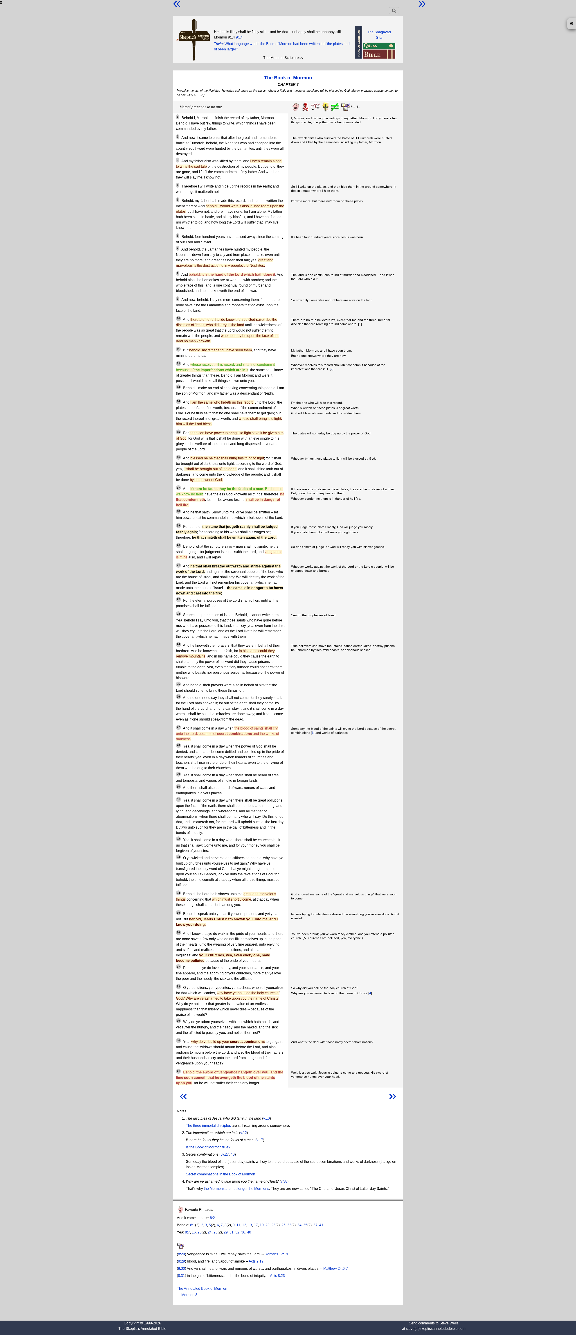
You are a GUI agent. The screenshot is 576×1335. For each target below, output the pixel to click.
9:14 (239, 37)
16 (194, 1232)
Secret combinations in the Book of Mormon (220, 1174)
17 (256, 1225)
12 (244, 1225)
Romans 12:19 (276, 1254)
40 (233, 1154)
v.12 (243, 1133)
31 (232, 1232)
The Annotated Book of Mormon (202, 1288)
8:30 (181, 1268)
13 (250, 1225)
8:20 (181, 1254)
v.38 (284, 1181)
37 (315, 1225)
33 (289, 1225)
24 (210, 1232)
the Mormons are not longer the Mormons (236, 1188)
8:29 (181, 1261)
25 (283, 1225)
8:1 (192, 1225)
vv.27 (224, 1154)
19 (262, 1225)
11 (238, 1225)
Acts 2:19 (256, 1261)
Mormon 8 (189, 1295)
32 (237, 1232)
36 (243, 1232)
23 (273, 1225)
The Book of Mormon (288, 77)
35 (305, 1225)
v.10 (266, 1118)
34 (299, 1225)
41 (321, 1225)
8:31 (181, 1276)
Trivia (218, 44)
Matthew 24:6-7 (335, 1268)
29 (226, 1232)
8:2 (212, 1218)
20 (268, 1225)
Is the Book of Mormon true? (208, 1147)
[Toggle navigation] (394, 10)
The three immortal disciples (208, 1125)
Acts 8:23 (277, 1276)
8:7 (187, 1232)
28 (216, 1232)
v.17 (259, 1140)
